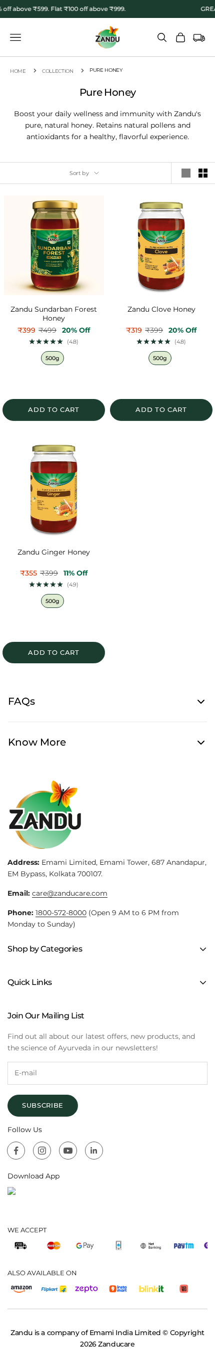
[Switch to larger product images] (186, 173)
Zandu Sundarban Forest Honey (53, 314)
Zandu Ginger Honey (54, 552)
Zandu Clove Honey (162, 309)
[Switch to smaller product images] (203, 173)
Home (18, 71)
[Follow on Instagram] (42, 1151)
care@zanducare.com (70, 893)
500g (53, 358)
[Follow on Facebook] (16, 1151)
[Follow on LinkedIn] (94, 1151)
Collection (58, 71)
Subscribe (43, 1105)
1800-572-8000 (61, 912)
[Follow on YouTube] (68, 1151)
